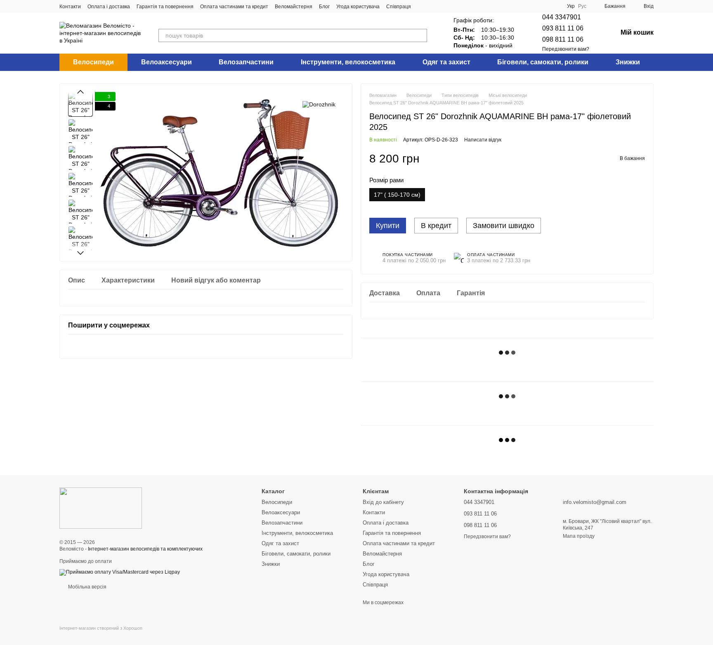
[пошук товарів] (420, 35)
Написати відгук (482, 140)
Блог (324, 6)
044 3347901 (561, 17)
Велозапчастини (246, 62)
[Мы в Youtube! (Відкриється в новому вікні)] (442, 6)
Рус (582, 6)
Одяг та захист (446, 62)
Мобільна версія (86, 587)
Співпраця (398, 6)
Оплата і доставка (108, 6)
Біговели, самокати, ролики (542, 62)
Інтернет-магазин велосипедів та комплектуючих (145, 549)
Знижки (628, 62)
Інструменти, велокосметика (348, 62)
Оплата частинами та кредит (234, 6)
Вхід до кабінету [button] (383, 502)
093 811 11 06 (562, 28)
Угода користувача (358, 6)
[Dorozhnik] (319, 104)
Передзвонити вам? (565, 49)
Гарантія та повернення (165, 6)
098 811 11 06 (562, 39)
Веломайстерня (293, 6)
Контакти (70, 6)
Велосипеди (93, 62)
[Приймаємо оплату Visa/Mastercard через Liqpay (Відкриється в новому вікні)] (119, 572)
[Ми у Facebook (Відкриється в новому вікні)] (422, 6)
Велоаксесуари (166, 62)
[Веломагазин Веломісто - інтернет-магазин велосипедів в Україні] (100, 508)
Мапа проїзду (579, 536)
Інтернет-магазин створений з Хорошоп (100, 628)
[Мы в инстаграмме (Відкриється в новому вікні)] (432, 6)
